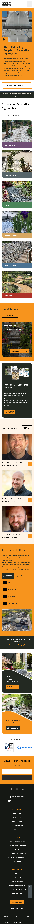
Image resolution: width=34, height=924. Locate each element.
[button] (24, 4)
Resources (17, 877)
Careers (17, 829)
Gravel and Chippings (17, 845)
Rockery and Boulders (17, 857)
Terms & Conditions (14, 917)
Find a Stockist (17, 881)
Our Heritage (17, 821)
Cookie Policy (23, 917)
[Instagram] (17, 789)
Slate (17, 849)
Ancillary (17, 861)
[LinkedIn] (22, 789)
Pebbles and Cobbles (17, 853)
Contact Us (17, 893)
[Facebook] (11, 789)
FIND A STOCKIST (17, 908)
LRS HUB (17, 873)
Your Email (17, 765)
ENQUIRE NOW (17, 902)
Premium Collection (17, 841)
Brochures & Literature (17, 889)
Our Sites (17, 817)
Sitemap (29, 917)
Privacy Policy (6, 917)
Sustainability (17, 825)
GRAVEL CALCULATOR (17, 885)
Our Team (17, 813)
